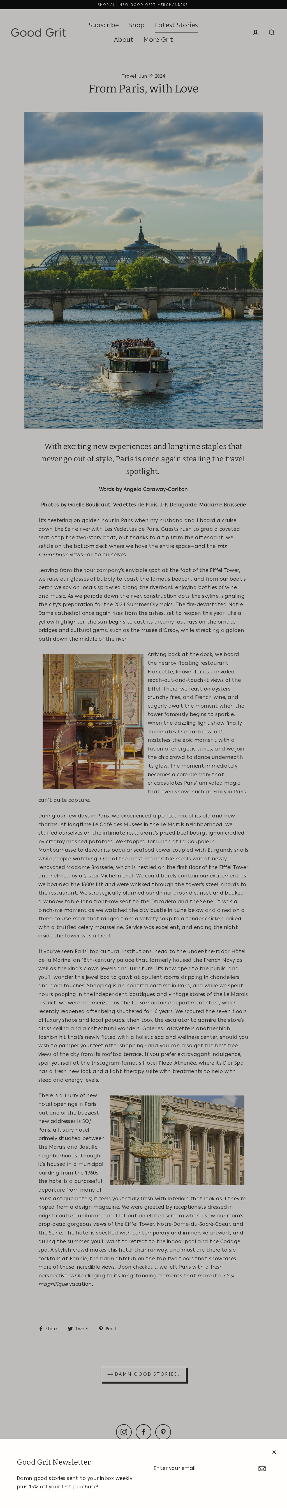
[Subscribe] (261, 1468)
